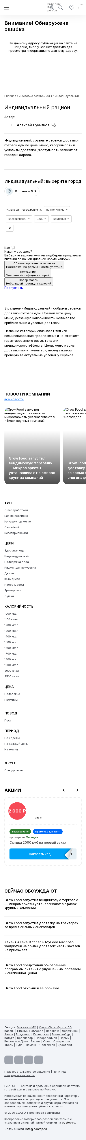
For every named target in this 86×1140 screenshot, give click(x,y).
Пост (7, 720)
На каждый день (16, 743)
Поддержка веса (16, 562)
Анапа (8, 1034)
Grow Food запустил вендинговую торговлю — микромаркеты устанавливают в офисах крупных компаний (32, 468)
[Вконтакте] (38, 1060)
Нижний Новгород (30, 1031)
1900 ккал (11, 665)
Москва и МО (26, 1027)
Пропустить (13, 288)
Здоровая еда (14, 550)
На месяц (11, 749)
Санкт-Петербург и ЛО (55, 1027)
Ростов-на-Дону (16, 1041)
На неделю (12, 738)
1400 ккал (11, 636)
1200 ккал (11, 625)
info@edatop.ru (36, 1129)
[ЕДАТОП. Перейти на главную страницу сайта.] (19, 7)
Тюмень (31, 1045)
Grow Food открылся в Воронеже (31, 988)
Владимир (23, 1034)
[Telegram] (18, 1060)
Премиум (11, 699)
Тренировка (13, 590)
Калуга (9, 1038)
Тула (19, 1045)
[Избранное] (71, 7)
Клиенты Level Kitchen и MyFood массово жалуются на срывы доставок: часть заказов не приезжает (42, 946)
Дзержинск (70, 1031)
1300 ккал (11, 630)
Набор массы (14, 584)
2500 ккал (11, 676)
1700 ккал (11, 653)
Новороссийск (46, 1038)
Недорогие (12, 694)
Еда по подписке (16, 515)
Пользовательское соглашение (27, 1071)
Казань (9, 1031)
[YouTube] (8, 1060)
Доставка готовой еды (35, 96)
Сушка (9, 596)
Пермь (64, 1038)
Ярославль (65, 1045)
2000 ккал (11, 670)
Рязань (35, 1041)
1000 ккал (11, 613)
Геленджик (41, 1034)
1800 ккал (11, 659)
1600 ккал (11, 648)
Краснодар (25, 1038)
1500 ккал (11, 642)
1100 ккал (11, 619)
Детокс (9, 573)
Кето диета (12, 579)
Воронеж (52, 1031)
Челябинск (47, 1045)
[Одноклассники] (28, 1060)
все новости (14, 399)
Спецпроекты (13, 770)
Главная (10, 96)
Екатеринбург (61, 1034)
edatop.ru (68, 1122)
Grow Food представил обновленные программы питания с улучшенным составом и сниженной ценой (42, 969)
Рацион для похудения (20, 567)
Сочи (46, 1041)
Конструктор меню (17, 521)
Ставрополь (62, 1041)
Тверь (8, 1045)
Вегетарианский (16, 533)
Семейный (11, 527)
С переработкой (16, 510)
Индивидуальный (16, 556)
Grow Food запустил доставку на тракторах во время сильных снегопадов (41, 925)
